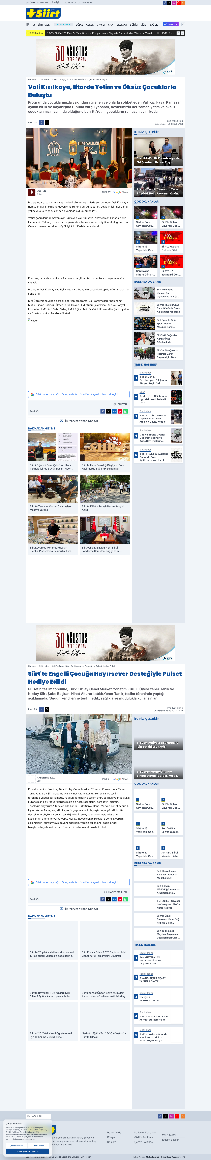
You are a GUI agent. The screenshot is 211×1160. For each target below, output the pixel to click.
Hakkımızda (114, 1132)
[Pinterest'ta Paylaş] (120, 411)
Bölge (79, 24)
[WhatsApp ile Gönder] (125, 411)
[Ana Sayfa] (34, 25)
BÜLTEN (41, 192)
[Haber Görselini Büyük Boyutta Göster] (79, 158)
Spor (111, 24)
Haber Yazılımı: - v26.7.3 (159, 1157)
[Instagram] (174, 3)
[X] (169, 3)
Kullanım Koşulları (145, 1132)
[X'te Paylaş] (47, 122)
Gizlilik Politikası (143, 1137)
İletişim (56, 2)
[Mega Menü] (28, 24)
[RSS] (183, 3)
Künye (31, 2)
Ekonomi (122, 24)
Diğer (144, 24)
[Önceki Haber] (178, 33)
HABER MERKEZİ (46, 779)
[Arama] (183, 24)
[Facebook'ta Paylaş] (41, 122)
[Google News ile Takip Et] (120, 192)
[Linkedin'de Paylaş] (114, 411)
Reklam (44, 2)
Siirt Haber (44, 24)
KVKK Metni (168, 1134)
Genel (90, 24)
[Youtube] (179, 3)
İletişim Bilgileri (170, 1139)
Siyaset (100, 24)
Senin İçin (172, 24)
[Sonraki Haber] (182, 33)
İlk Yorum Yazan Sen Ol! (81, 421)
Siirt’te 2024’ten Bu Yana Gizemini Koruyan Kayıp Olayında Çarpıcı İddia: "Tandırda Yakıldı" (100, 33)
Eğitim (134, 24)
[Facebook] (165, 3)
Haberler (32, 79)
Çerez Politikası (143, 1141)
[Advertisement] (79, 253)
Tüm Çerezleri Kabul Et (27, 1151)
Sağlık (154, 24)
